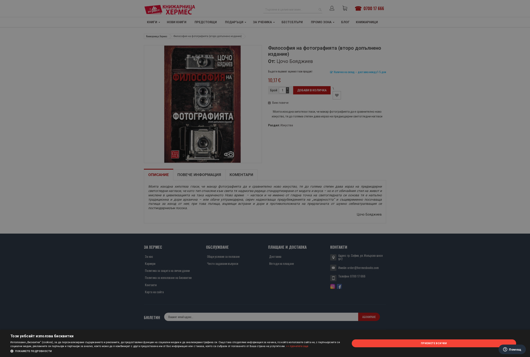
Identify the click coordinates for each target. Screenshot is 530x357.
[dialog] (265, 343)
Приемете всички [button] (434, 343)
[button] (175, 351)
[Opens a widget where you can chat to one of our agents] (512, 350)
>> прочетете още (297, 346)
